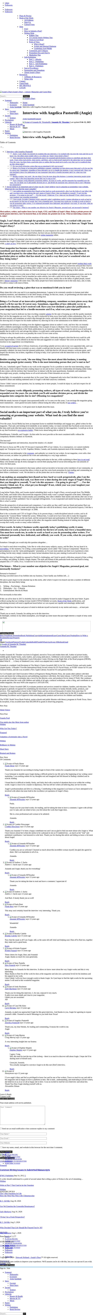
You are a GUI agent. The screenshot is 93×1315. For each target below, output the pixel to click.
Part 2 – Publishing (36, 62)
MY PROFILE (25, 86)
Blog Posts (4, 635)
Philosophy (14, 103)
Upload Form (29, 24)
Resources (23, 75)
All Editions (28, 20)
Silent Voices (5, 710)
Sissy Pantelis (10, 965)
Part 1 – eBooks (35, 59)
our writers (72, 403)
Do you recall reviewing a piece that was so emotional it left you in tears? (38, 166)
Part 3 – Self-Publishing (38, 64)
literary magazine (11, 281)
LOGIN (22, 88)
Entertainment (47, 635)
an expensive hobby (25, 430)
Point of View (34, 42)
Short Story (14, 113)
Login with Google (7, 1099)
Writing (8, 133)
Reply (7, 795)
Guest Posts (23, 83)
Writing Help (29, 33)
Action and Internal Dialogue (45, 46)
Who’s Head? (39, 44)
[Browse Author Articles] (13, 644)
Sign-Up (27, 22)
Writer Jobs (28, 79)
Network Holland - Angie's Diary (28, 1257)
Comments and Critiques (38, 51)
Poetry (7, 131)
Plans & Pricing (25, 16)
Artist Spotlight (15, 107)
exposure (30, 453)
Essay (54, 635)
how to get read (83, 459)
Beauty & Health (16, 124)
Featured (8, 100)
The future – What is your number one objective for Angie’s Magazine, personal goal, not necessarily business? (51, 207)
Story (7, 109)
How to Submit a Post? (33, 31)
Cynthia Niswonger (12, 827)
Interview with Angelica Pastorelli (20, 152)
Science (13, 118)
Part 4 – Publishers (36, 66)
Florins (71, 472)
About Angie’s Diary (32, 72)
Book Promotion (14, 635)
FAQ (26, 29)
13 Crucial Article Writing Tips (41, 38)
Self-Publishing (30, 57)
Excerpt (13, 111)
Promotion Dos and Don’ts (39, 53)
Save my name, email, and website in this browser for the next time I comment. (32, 1147)
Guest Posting (70, 635)
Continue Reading (7, 633)
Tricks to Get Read (36, 40)
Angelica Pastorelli (12, 1023)
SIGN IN (3, 1232)
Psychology (9, 120)
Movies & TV (15, 127)
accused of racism (11, 346)
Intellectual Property (12, 638)
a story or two (10, 243)
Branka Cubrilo (11, 936)
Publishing (14, 135)
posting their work (84, 263)
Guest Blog (61, 635)
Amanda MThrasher (17, 799)
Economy (13, 105)
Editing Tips (33, 35)
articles (48, 314)
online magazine (47, 235)
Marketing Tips (35, 55)
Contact (22, 81)
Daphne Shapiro (16, 1050)
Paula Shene (10, 766)
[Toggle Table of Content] (2, 147)
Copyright (38, 635)
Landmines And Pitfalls (43, 48)
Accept (2, 1264)
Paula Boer (9, 906)
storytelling (4, 549)
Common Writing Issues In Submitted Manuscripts (25, 1170)
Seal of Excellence (31, 68)
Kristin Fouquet (11, 951)
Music (12, 129)
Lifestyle (8, 122)
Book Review (15, 137)
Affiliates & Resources (33, 77)
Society (8, 116)
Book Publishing (27, 635)
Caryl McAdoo (10, 1008)
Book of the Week (26, 18)
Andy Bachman (11, 989)
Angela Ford (5, 718)
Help (21, 27)
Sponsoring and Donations (34, 70)
